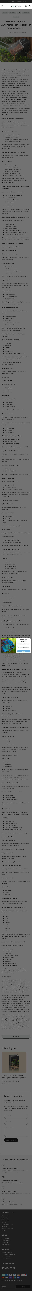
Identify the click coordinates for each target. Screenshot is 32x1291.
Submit (23, 651)
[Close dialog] (30, 638)
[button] (26, 6)
